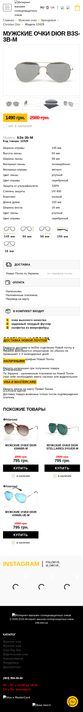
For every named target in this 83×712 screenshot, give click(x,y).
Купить (20, 468)
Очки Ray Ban (12, 650)
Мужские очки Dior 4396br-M (20, 447)
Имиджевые (11, 662)
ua (52, 7)
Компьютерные (13, 658)
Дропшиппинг (12, 666)
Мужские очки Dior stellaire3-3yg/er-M (62, 447)
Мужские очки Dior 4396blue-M (20, 513)
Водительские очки (15, 654)
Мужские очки (12, 641)
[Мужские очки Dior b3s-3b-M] (41, 70)
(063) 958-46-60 (13, 678)
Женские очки (12, 645)
